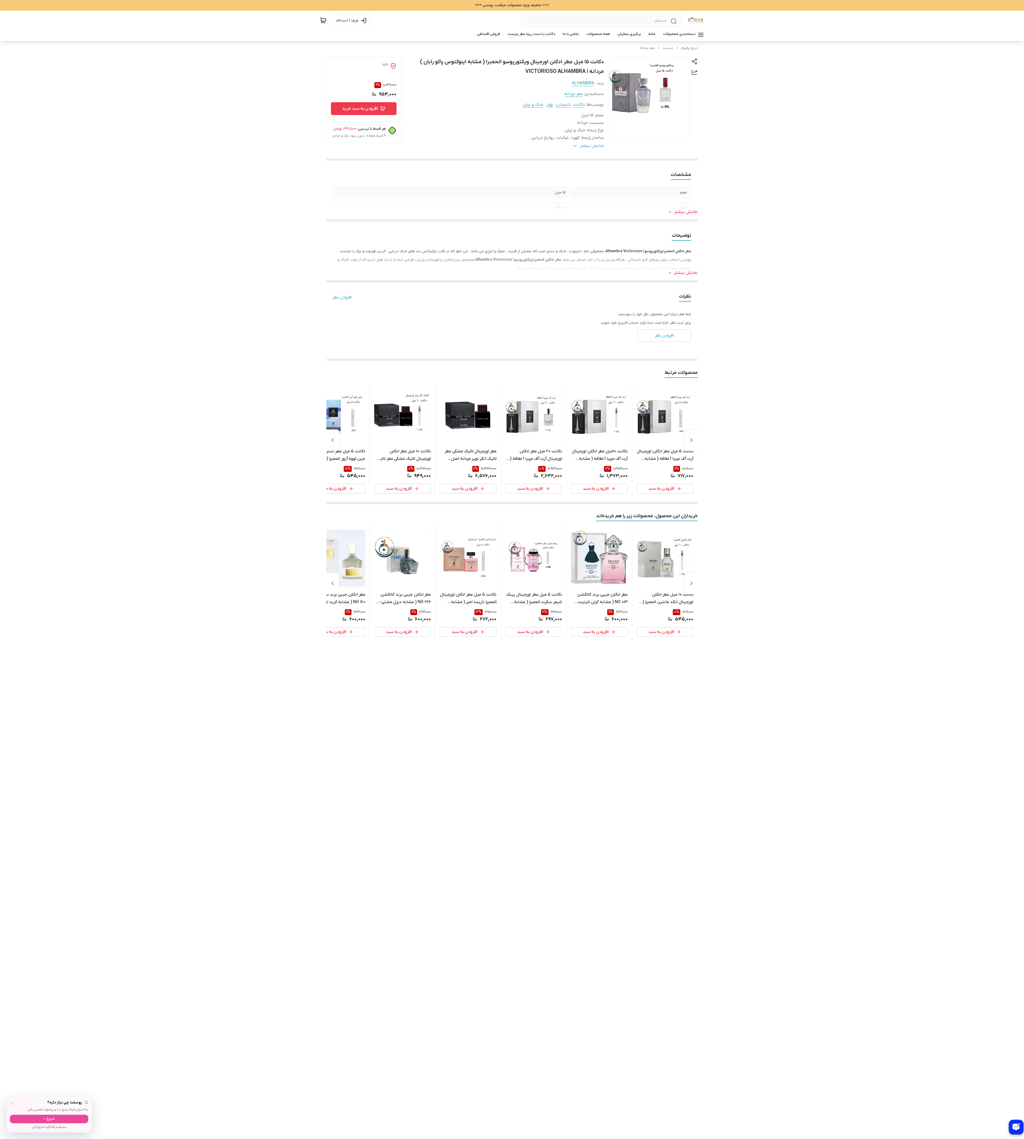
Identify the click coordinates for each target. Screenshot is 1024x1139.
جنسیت (668, 48)
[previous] (691, 440)
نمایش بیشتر (686, 212)
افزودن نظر (342, 297)
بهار (550, 104)
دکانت (579, 104)
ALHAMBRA (583, 83)
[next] (332, 440)
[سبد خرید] (323, 20)
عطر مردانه (647, 48)
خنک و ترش (533, 104)
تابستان (563, 104)
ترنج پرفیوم (689, 48)
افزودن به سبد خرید (360, 108)
